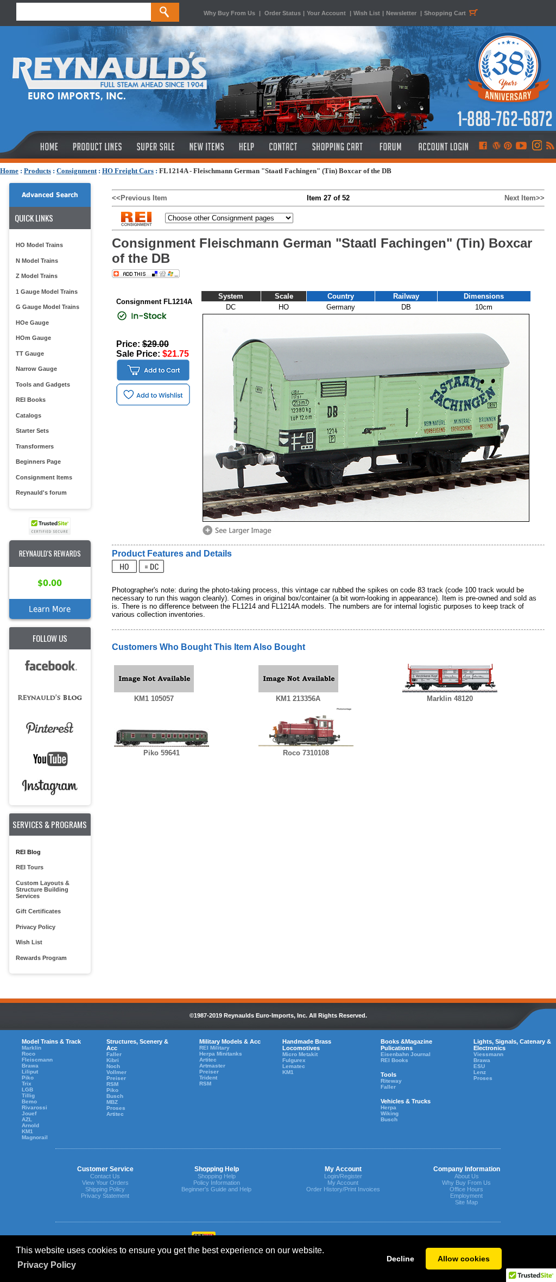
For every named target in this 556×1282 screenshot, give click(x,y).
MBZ (112, 1102)
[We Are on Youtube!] (521, 147)
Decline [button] (400, 1258)
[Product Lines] (98, 147)
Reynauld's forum (41, 492)
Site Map (466, 1202)
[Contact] (284, 147)
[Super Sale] (155, 147)
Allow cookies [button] (464, 1258)
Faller (114, 1054)
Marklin (31, 1048)
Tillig (28, 1095)
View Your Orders (105, 1182)
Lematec (293, 1066)
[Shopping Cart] (338, 147)
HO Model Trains (39, 245)
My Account (342, 1182)
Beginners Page (38, 461)
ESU (479, 1066)
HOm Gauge (33, 337)
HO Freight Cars (128, 171)
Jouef (29, 1113)
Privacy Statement (105, 1195)
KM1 (27, 1131)
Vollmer (116, 1072)
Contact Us (105, 1176)
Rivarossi (34, 1107)
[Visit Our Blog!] (496, 147)
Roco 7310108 (306, 753)
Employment (466, 1195)
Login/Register (343, 1176)
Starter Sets (32, 430)
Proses (115, 1108)
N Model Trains (37, 260)
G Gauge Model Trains (47, 307)
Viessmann (488, 1054)
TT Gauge (30, 353)
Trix (26, 1084)
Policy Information (216, 1182)
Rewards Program (41, 958)
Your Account (327, 13)
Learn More (50, 609)
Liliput (30, 1072)
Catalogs (28, 415)
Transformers (35, 446)
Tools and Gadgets (43, 384)
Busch (114, 1096)
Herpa (388, 1107)
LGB (27, 1089)
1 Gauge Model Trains (47, 291)
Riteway (391, 1081)
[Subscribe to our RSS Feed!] (550, 147)
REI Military (214, 1048)
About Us (466, 1176)
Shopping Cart (445, 13)
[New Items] (207, 147)
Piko (28, 1078)
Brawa (30, 1066)
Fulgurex (294, 1060)
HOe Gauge (32, 322)
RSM (112, 1084)
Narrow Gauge (36, 368)
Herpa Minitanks (220, 1054)
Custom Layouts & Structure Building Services (43, 889)
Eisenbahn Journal (406, 1054)
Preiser (116, 1078)
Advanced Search (50, 195)
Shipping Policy (105, 1189)
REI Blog (28, 852)
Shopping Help (217, 1176)
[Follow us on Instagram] (536, 147)
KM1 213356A (298, 698)
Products (37, 171)
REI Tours (29, 867)
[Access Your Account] (442, 147)
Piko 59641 (161, 753)
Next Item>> (524, 198)
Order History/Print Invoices (343, 1189)
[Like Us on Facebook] (483, 147)
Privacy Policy (35, 927)
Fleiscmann (37, 1060)
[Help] (248, 147)
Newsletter (401, 13)
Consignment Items (44, 477)
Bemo (29, 1101)
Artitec (115, 1114)
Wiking (390, 1113)
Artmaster (212, 1066)
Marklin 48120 (450, 698)
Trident (208, 1078)
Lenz (479, 1072)
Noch (113, 1066)
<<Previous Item (139, 198)
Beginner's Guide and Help (216, 1189)
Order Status (282, 13)
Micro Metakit (300, 1054)
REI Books (31, 399)
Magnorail (35, 1137)
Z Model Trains (37, 276)
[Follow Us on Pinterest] (508, 147)
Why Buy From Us (229, 13)
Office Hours (466, 1189)
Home (9, 171)
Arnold (30, 1125)
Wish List (366, 13)
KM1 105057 (154, 698)
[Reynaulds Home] (33, 147)
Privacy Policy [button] (46, 1265)
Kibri (112, 1060)
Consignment (76, 171)
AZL (27, 1119)
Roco (28, 1054)
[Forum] (390, 147)
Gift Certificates (38, 911)
